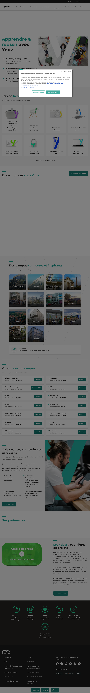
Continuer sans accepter (65, 71)
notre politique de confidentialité (54, 83)
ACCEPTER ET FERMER (53, 92)
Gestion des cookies (38, 92)
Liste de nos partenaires (27, 87)
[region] (46, 83)
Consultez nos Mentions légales (30, 85)
